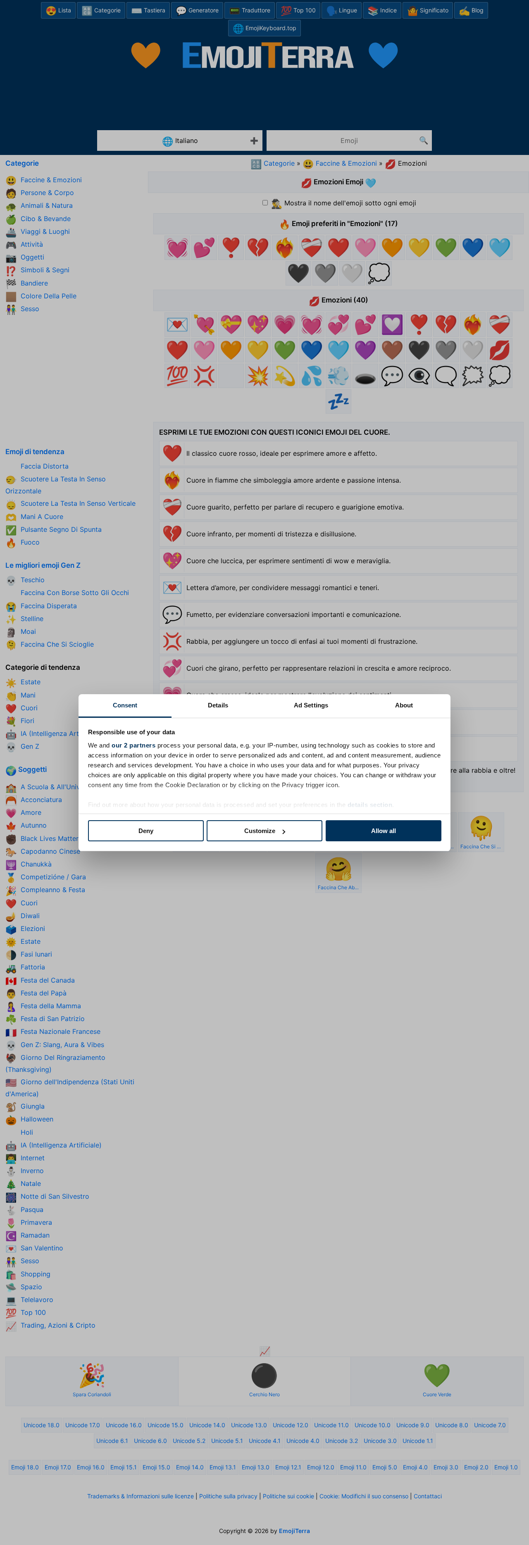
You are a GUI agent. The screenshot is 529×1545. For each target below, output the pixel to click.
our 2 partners (133, 745)
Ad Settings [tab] (311, 705)
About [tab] (404, 705)
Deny (145, 830)
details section (370, 804)
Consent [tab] (125, 705)
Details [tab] (218, 705)
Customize (259, 830)
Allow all (383, 830)
